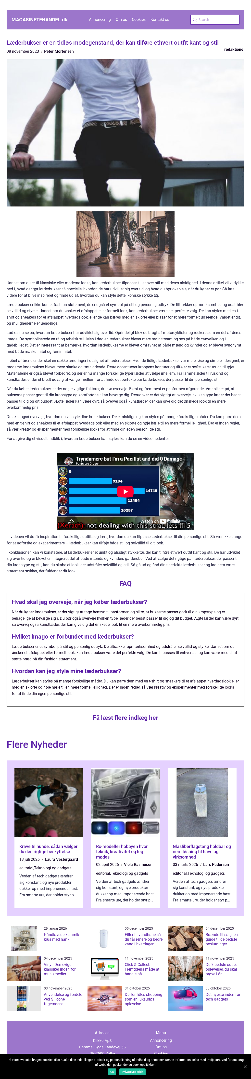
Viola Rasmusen (138, 864)
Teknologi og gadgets (52, 868)
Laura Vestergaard (61, 859)
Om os (121, 19)
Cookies (139, 19)
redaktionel (234, 49)
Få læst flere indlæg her (125, 717)
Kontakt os (160, 19)
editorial (26, 868)
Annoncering (100, 19)
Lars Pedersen (216, 864)
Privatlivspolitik (132, 1072)
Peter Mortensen (59, 51)
